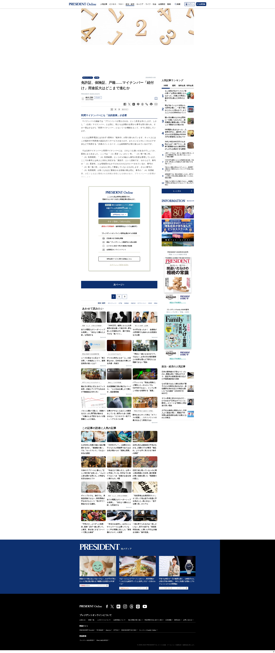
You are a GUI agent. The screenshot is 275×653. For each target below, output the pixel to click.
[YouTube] (145, 606)
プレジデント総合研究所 (86, 640)
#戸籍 (97, 77)
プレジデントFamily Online (147, 630)
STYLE (115, 630)
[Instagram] (125, 606)
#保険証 (126, 303)
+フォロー (98, 97)
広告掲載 (168, 620)
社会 (154, 4)
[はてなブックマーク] (118, 606)
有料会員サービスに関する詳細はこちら (119, 259)
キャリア (139, 4)
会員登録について (119, 620)
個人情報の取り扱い (135, 620)
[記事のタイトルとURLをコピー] (146, 104)
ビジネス (112, 4)
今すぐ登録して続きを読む (119, 221)
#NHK (150, 303)
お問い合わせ (187, 620)
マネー (121, 4)
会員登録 (202, 4)
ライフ (148, 4)
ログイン (191, 4)
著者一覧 (91, 620)
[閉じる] (273, 651)
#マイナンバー (87, 77)
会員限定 (161, 4)
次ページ (124, 109)
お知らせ (82, 620)
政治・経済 (130, 4)
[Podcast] (138, 606)
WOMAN (100, 630)
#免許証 (133, 303)
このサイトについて (104, 620)
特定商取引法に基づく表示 (154, 620)
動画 (169, 4)
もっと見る (177, 191)
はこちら (178, 302)
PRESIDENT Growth (86, 630)
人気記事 (103, 4)
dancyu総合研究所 (102, 640)
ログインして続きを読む (119, 265)
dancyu (108, 630)
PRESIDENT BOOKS (128, 630)
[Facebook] (107, 606)
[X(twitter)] (112, 606)
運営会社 (177, 620)
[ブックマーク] (156, 98)
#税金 (155, 303)
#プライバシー (142, 303)
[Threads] (131, 606)
